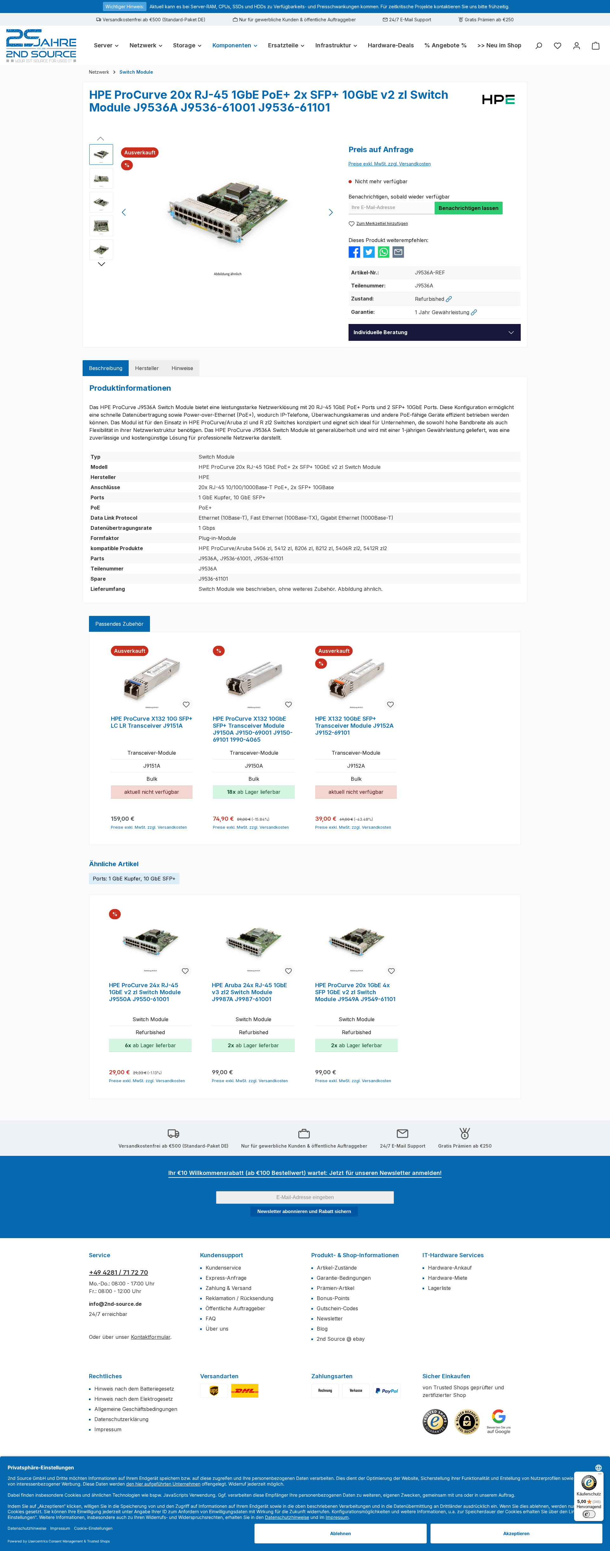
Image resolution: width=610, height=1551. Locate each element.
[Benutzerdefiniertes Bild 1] (214, 1391)
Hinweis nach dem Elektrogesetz (133, 1399)
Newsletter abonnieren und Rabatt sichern (304, 1211)
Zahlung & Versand (228, 1288)
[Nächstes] (331, 212)
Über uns (217, 1328)
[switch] (589, 1514)
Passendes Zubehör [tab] (119, 624)
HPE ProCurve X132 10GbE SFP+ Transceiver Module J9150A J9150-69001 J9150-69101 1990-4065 (253, 729)
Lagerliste (439, 1288)
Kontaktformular (150, 1337)
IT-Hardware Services (453, 1255)
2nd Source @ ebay (341, 1339)
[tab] (106, 368)
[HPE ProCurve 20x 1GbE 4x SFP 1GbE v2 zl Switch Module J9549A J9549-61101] (356, 943)
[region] (212, 212)
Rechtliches (105, 1376)
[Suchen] (538, 45)
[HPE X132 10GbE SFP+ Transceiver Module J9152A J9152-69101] (356, 679)
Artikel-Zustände (337, 1267)
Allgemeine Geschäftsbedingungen (135, 1409)
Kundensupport (221, 1255)
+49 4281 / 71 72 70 (118, 1272)
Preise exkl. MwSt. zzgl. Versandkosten (390, 163)
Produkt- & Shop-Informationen (355, 1255)
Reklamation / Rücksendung (239, 1298)
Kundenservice (223, 1267)
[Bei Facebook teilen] (354, 251)
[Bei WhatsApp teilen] (383, 251)
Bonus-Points (333, 1298)
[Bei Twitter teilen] (369, 251)
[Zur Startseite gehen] (41, 45)
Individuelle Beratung (380, 332)
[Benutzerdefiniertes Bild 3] (387, 1391)
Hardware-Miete (447, 1278)
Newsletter (330, 1318)
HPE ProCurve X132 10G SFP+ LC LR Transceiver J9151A (152, 722)
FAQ (211, 1318)
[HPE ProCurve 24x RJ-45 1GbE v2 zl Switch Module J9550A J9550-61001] (150, 943)
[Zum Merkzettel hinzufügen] (186, 704)
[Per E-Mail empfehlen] (398, 251)
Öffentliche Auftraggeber (235, 1308)
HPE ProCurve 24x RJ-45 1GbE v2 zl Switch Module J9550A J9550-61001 (145, 992)
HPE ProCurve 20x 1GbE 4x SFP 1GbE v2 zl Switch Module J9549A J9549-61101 (355, 992)
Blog (322, 1328)
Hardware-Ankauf (450, 1267)
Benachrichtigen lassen (468, 208)
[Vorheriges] (124, 212)
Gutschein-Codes (337, 1308)
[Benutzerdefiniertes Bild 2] (245, 1391)
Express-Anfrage (226, 1278)
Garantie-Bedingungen (344, 1278)
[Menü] (600, 1475)
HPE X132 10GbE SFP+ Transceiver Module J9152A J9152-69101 (354, 725)
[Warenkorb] (596, 45)
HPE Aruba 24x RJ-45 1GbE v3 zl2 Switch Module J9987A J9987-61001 (249, 992)
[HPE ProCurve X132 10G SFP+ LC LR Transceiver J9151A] (152, 679)
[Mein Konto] (577, 45)
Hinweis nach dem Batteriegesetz (134, 1389)
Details (151, 816)
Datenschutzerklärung (121, 1419)
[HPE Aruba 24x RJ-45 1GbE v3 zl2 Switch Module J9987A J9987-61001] (253, 943)
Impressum (107, 1429)
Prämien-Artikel (335, 1288)
